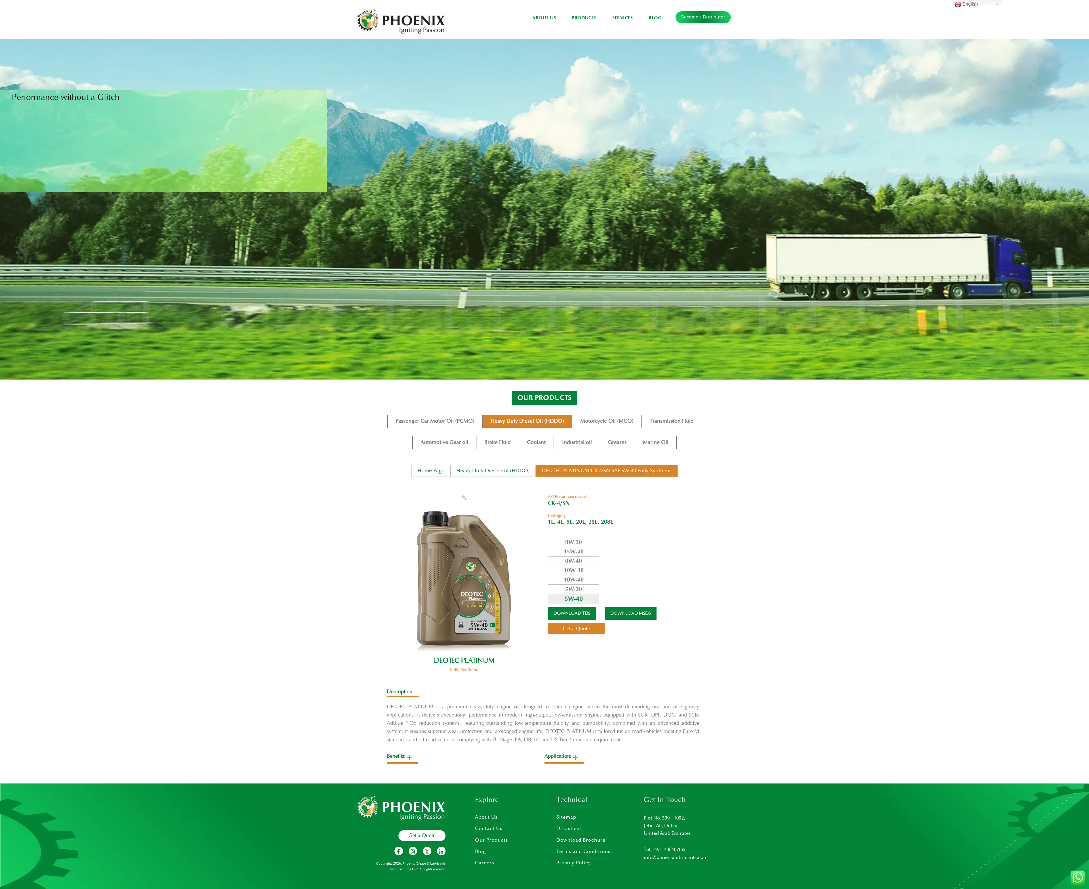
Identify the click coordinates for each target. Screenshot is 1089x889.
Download (572, 613)
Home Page (430, 471)
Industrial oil (577, 442)
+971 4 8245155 (669, 849)
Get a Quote (422, 836)
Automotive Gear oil (444, 442)
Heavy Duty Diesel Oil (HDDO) (527, 421)
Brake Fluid (497, 442)
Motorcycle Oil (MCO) (607, 421)
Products (584, 18)
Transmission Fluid (672, 421)
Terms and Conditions (583, 851)
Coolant (536, 442)
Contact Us (489, 828)
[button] (464, 498)
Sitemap (566, 817)
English (969, 4)
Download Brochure (580, 840)
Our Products (491, 840)
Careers (484, 863)
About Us (544, 18)
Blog (655, 18)
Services (622, 18)
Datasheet (568, 828)
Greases (617, 442)
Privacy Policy (573, 863)
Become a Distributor (703, 17)
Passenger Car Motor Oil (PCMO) (435, 421)
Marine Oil (655, 442)
